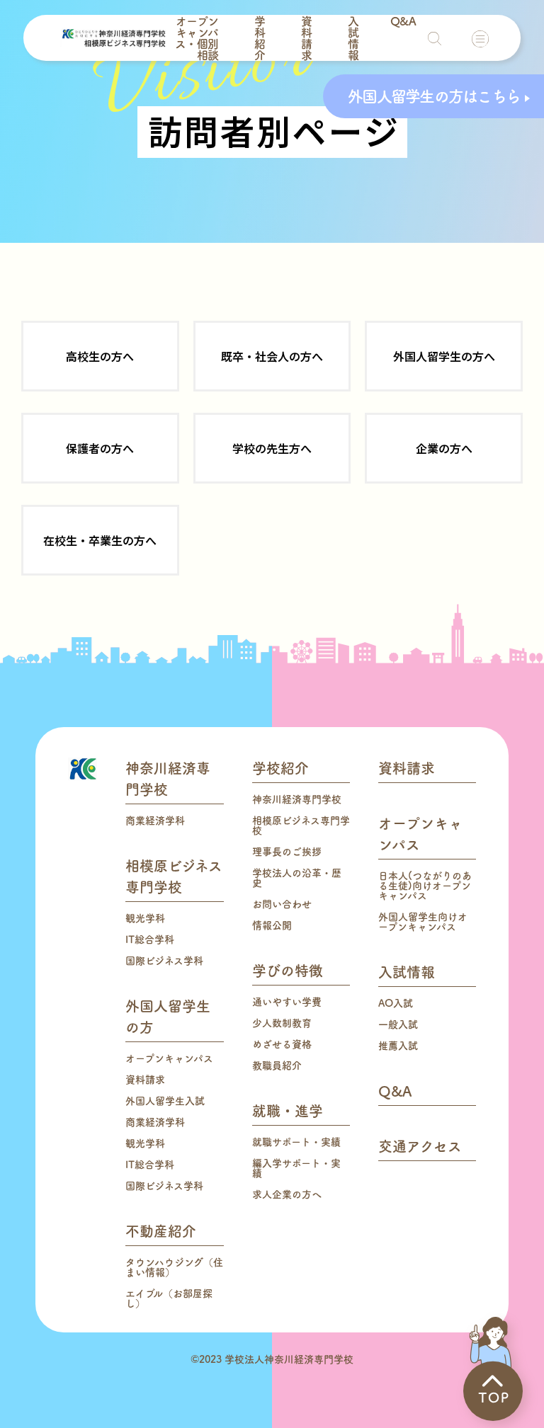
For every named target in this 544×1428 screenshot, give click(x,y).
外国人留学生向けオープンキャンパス (423, 922)
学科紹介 (259, 38)
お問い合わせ (282, 904)
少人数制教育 (282, 1023)
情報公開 (272, 925)
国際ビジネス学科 (164, 961)
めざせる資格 (282, 1044)
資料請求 (306, 38)
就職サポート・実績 (296, 1142)
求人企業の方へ (287, 1194)
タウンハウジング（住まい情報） (174, 1267)
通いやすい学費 (287, 1002)
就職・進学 (287, 1111)
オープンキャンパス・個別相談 (196, 38)
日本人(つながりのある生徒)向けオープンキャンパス (425, 886)
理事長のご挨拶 (287, 852)
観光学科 (145, 918)
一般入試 (398, 1024)
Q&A (403, 21)
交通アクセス (420, 1146)
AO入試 (395, 1003)
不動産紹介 (160, 1231)
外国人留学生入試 (165, 1101)
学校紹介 (280, 768)
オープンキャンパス (169, 1058)
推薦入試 (398, 1046)
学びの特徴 (287, 971)
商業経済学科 (155, 821)
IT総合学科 (149, 939)
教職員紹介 (277, 1065)
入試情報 (353, 38)
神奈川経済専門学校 (296, 799)
